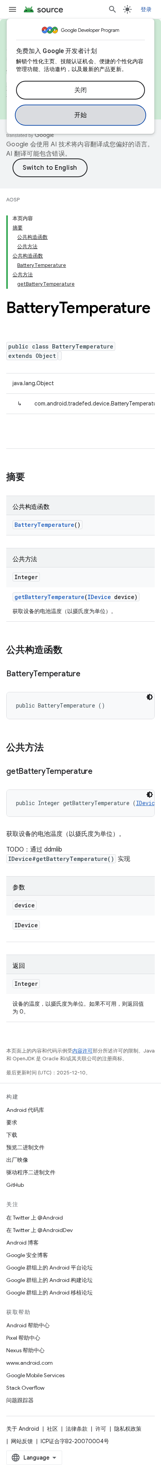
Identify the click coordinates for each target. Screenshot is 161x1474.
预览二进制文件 (25, 1147)
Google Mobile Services (35, 1375)
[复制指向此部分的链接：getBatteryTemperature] (100, 772)
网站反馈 (22, 1441)
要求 (11, 1122)
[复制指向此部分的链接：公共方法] (51, 748)
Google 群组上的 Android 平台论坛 (49, 1267)
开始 (80, 115)
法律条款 (77, 1429)
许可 (100, 1429)
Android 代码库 (25, 1109)
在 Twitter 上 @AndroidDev (39, 1230)
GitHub (15, 1184)
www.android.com (29, 1362)
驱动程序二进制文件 (30, 1172)
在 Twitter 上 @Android (34, 1217)
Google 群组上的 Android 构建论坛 (49, 1280)
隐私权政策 (127, 1429)
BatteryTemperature (44, 524)
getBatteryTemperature (49, 597)
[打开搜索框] (112, 9)
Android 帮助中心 (28, 1325)
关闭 (80, 90)
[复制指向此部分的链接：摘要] (33, 477)
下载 (11, 1134)
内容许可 (82, 1050)
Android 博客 (22, 1242)
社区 (52, 1429)
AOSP (13, 199)
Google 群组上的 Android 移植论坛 (49, 1292)
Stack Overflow (25, 1387)
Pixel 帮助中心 (23, 1337)
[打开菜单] (12, 9)
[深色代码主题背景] (149, 697)
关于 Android (22, 1429)
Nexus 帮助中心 (25, 1350)
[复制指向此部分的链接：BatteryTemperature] (88, 674)
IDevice (99, 597)
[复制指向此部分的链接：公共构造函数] (70, 650)
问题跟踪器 (20, 1400)
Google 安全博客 (27, 1255)
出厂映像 (17, 1159)
